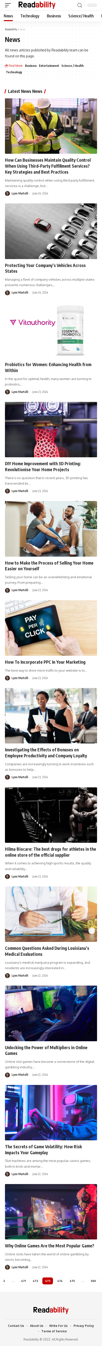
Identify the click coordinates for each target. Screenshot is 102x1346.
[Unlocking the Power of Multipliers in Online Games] (51, 1013)
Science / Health (72, 66)
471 (23, 1280)
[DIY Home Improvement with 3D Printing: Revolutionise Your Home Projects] (51, 429)
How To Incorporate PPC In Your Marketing (45, 662)
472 (35, 1280)
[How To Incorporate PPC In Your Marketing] (51, 628)
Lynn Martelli (20, 193)
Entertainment (49, 66)
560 (93, 1280)
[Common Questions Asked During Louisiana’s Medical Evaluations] (51, 914)
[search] (79, 5)
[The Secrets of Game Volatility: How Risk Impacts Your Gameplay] (51, 1112)
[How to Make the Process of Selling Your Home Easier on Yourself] (51, 528)
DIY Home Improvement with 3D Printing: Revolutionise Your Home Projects (43, 466)
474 (60, 1280)
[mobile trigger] (9, 5)
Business (31, 66)
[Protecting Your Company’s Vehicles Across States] (51, 231)
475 (72, 1280)
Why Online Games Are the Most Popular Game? (49, 1245)
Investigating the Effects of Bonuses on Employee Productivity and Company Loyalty (46, 752)
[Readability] (37, 5)
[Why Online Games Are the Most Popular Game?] (51, 1211)
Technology (14, 72)
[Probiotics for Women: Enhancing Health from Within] (51, 330)
